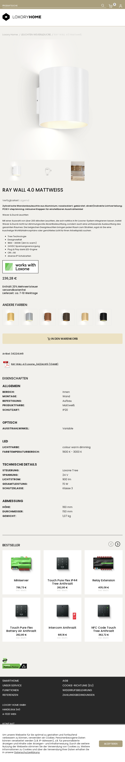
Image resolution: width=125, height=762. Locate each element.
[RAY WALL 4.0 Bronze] (66, 316)
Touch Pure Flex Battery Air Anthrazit (21, 629)
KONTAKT (8, 724)
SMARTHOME (10, 681)
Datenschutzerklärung (27, 752)
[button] (117, 544)
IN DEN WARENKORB (64, 339)
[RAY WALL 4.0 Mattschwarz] (103, 316)
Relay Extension (103, 580)
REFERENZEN (10, 695)
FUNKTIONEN (10, 690)
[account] (120, 6)
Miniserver (21, 580)
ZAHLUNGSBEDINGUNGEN (78, 695)
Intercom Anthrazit (62, 628)
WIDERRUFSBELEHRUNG (77, 690)
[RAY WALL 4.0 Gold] (10, 316)
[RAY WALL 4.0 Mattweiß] (62, 99)
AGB (65, 681)
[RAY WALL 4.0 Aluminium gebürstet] (29, 316)
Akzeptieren (111, 743)
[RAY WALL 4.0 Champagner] (85, 316)
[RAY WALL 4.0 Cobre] (48, 316)
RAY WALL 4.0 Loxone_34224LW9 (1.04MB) (34, 364)
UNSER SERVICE (12, 685)
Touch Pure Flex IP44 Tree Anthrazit (62, 582)
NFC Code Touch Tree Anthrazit (103, 629)
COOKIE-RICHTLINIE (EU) (78, 685)
